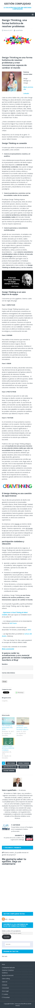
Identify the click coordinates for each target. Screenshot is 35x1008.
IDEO (29, 630)
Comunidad (5, 988)
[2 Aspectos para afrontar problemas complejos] (8, 741)
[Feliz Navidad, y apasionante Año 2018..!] (8, 721)
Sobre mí (4, 982)
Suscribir (6, 937)
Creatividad (11, 763)
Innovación (24, 767)
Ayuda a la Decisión (8, 975)
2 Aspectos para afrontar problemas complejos (8, 748)
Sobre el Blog (6, 978)
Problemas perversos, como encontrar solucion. (23, 727)
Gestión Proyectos (9, 767)
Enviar (4, 681)
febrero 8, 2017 (8, 30)
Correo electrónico (8, 673)
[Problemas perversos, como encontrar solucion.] (23, 721)
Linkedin (26, 93)
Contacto (4, 985)
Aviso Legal (5, 991)
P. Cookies (5, 994)
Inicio (3, 964)
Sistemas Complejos (8, 970)
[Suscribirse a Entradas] (3, 919)
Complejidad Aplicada (8, 967)
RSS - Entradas (9, 919)
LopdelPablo (19, 30)
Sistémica (5, 973)
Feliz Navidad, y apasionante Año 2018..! (7, 727)
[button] (32, 14)
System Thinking (8, 770)
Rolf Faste (13, 623)
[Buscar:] (18, 944)
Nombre (5, 664)
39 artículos (22, 790)
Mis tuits (4, 956)
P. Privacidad (6, 997)
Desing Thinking (23, 763)
